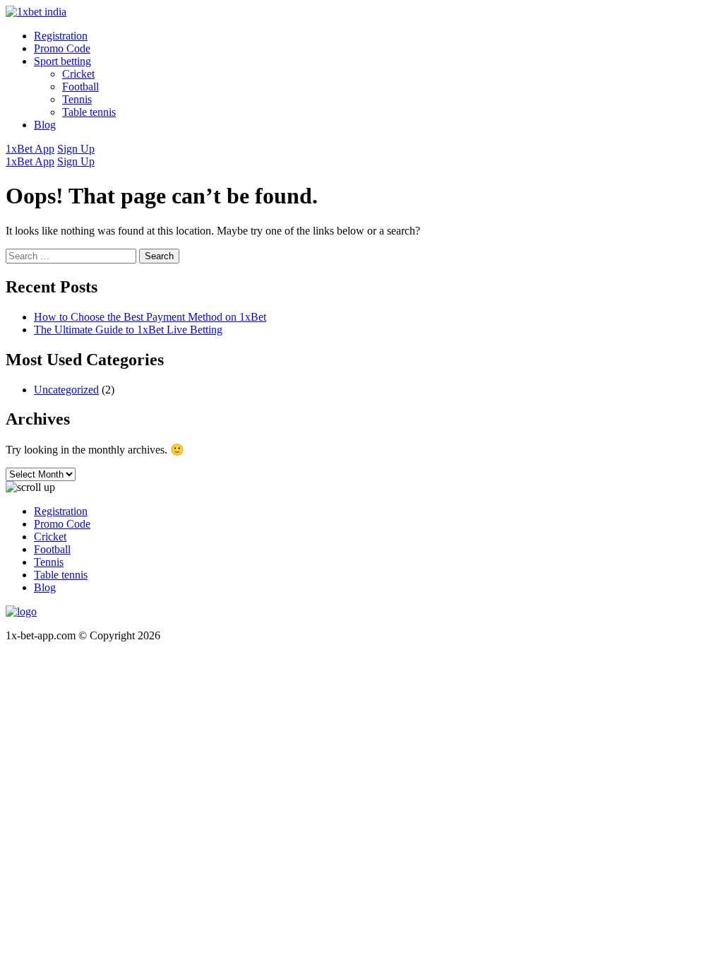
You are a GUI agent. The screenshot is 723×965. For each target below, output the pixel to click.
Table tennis (89, 112)
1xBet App (30, 149)
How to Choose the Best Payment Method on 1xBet (150, 317)
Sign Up (76, 149)
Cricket (78, 74)
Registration (61, 36)
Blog (45, 125)
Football (80, 87)
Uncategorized (66, 390)
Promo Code (62, 48)
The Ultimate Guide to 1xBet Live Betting (128, 330)
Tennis (77, 99)
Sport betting (62, 61)
